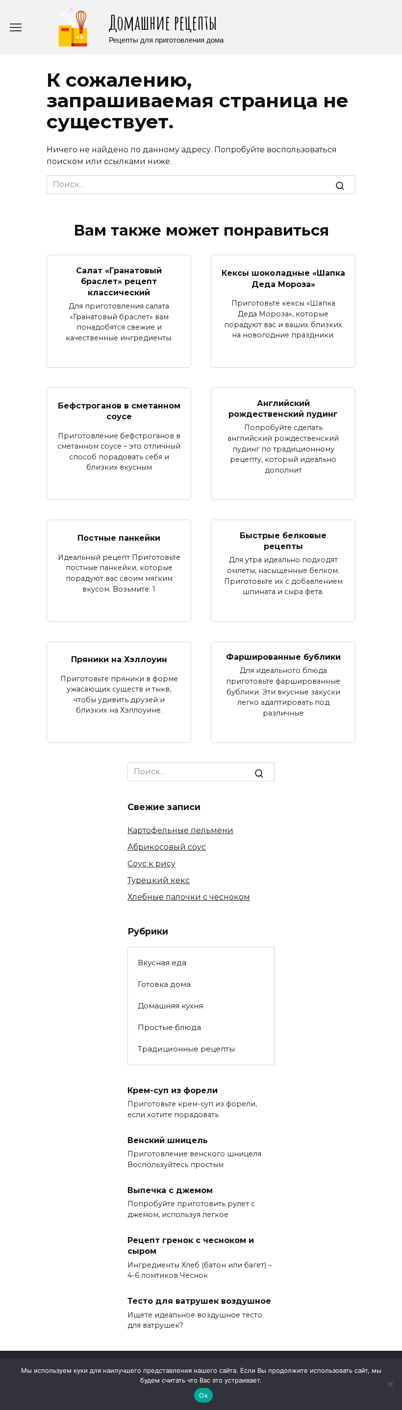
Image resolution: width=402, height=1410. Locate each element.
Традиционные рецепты (186, 1048)
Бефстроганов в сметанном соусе (119, 411)
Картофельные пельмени (180, 830)
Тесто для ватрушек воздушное (199, 1301)
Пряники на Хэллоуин (119, 659)
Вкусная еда (162, 962)
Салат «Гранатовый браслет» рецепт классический (119, 281)
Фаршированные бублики (283, 657)
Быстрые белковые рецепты (283, 540)
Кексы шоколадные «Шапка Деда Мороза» (283, 278)
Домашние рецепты (163, 22)
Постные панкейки (118, 538)
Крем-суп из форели (172, 1090)
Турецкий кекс (158, 880)
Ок (203, 1395)
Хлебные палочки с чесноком (188, 897)
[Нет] (390, 1384)
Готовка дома (164, 984)
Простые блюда (169, 1027)
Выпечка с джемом (170, 1190)
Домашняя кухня (170, 1005)
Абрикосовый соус (166, 847)
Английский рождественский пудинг (283, 408)
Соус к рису (151, 863)
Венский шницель (167, 1140)
